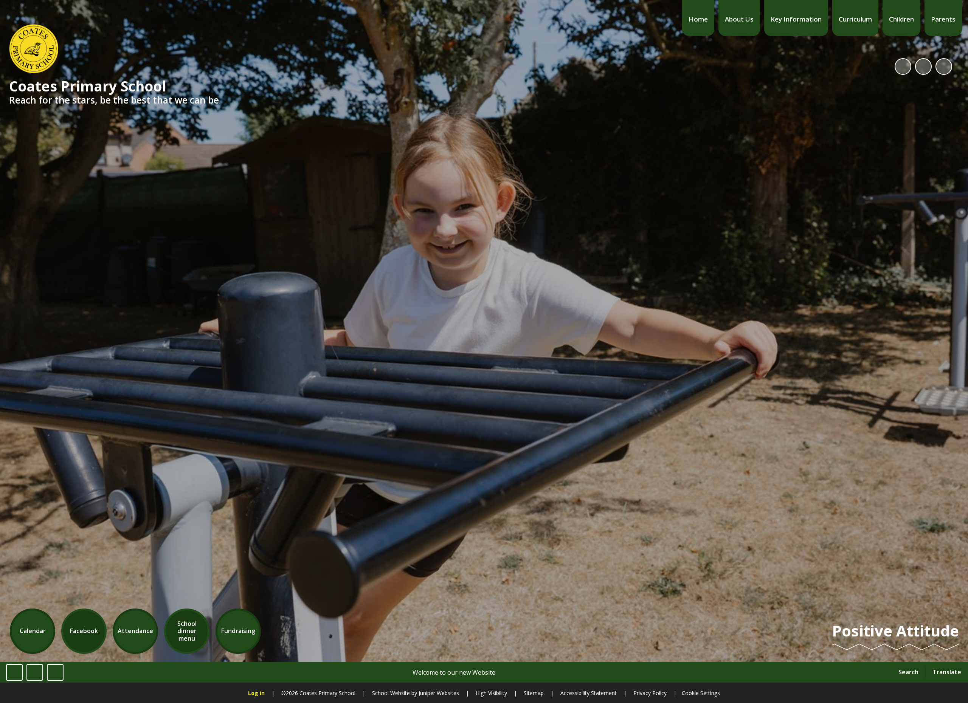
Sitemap (534, 693)
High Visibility (491, 693)
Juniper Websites (438, 693)
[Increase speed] (55, 672)
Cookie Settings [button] (701, 693)
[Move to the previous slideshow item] (923, 66)
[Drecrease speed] (34, 672)
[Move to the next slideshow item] (943, 66)
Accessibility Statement (588, 693)
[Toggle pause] (14, 672)
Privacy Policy (650, 693)
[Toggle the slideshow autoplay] (903, 66)
